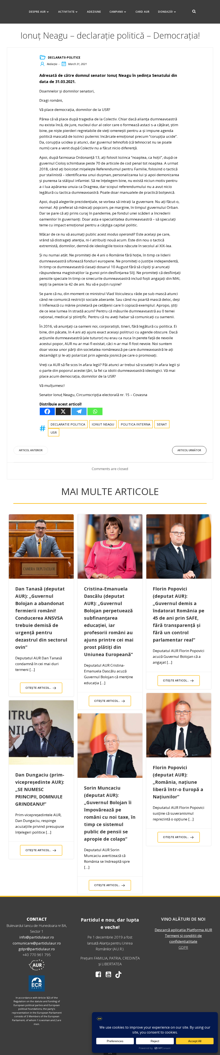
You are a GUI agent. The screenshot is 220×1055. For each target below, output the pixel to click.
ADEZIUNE (94, 12)
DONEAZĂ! (165, 12)
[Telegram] (79, 411)
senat (162, 424)
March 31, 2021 (77, 64)
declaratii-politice (64, 57)
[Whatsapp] (94, 411)
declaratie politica (67, 424)
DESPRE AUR (37, 12)
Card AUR (143, 12)
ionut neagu (103, 424)
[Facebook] (47, 411)
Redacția (52, 64)
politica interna (135, 424)
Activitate (66, 12)
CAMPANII (116, 12)
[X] (63, 411)
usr (53, 432)
